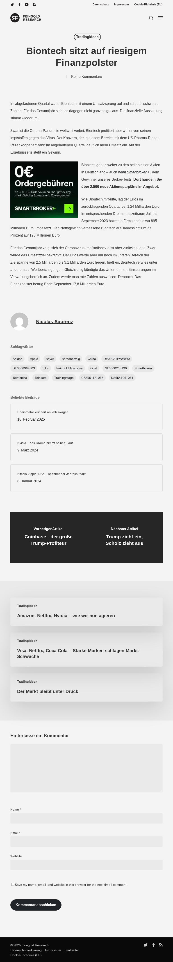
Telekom (41, 378)
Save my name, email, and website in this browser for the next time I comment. (71, 884)
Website (16, 856)
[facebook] (19, 4)
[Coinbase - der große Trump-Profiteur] (48, 537)
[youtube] (27, 4)
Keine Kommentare (86, 76)
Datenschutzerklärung (26, 950)
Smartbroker (143, 368)
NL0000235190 (116, 368)
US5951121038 (92, 378)
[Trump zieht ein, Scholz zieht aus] (124, 537)
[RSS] (34, 4)
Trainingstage (64, 378)
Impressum (52, 950)
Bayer (50, 359)
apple (34, 359)
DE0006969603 (24, 368)
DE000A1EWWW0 (117, 359)
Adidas (17, 359)
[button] (160, 18)
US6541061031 (122, 378)
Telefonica (20, 378)
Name (15, 809)
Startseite (70, 950)
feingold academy (69, 368)
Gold (93, 368)
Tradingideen (87, 37)
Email (15, 833)
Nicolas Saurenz (54, 321)
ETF (46, 368)
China (92, 359)
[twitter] (12, 4)
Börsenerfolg (71, 359)
